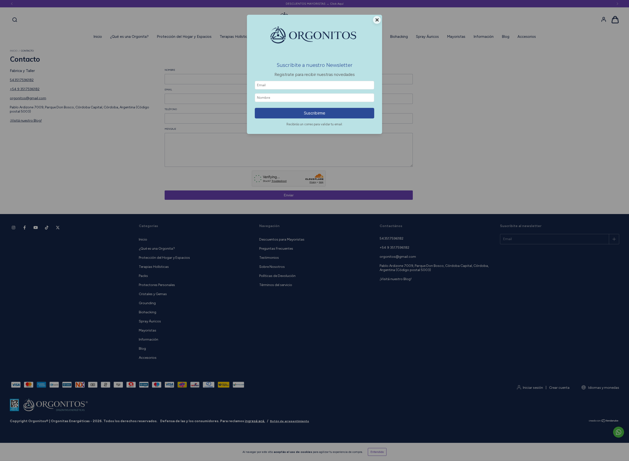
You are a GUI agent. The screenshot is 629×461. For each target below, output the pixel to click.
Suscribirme (314, 113)
